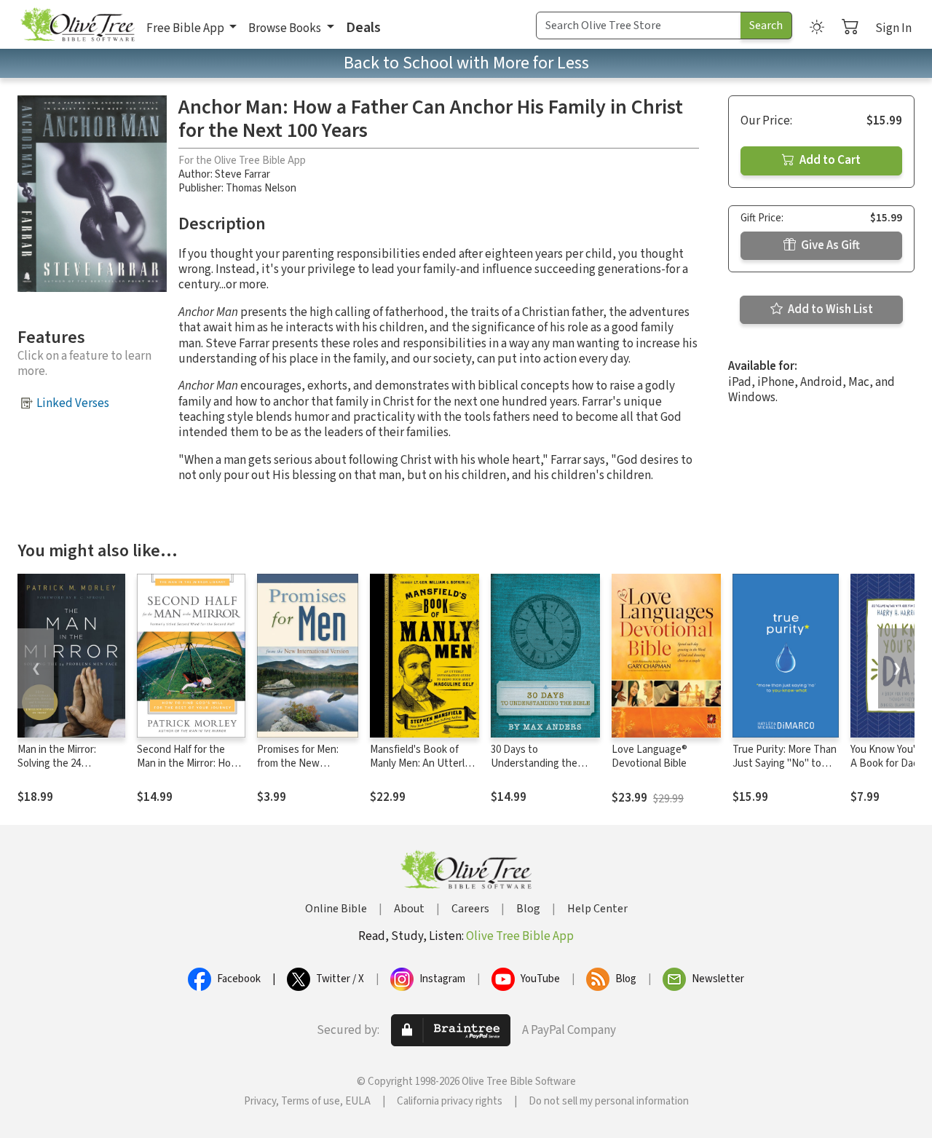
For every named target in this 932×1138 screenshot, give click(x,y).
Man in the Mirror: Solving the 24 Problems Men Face (61, 763)
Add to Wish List (829, 309)
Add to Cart (829, 160)
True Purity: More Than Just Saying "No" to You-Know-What (784, 763)
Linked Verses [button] (72, 403)
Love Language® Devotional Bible (649, 756)
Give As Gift (829, 245)
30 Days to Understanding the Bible (534, 763)
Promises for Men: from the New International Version (304, 763)
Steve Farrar (242, 174)
